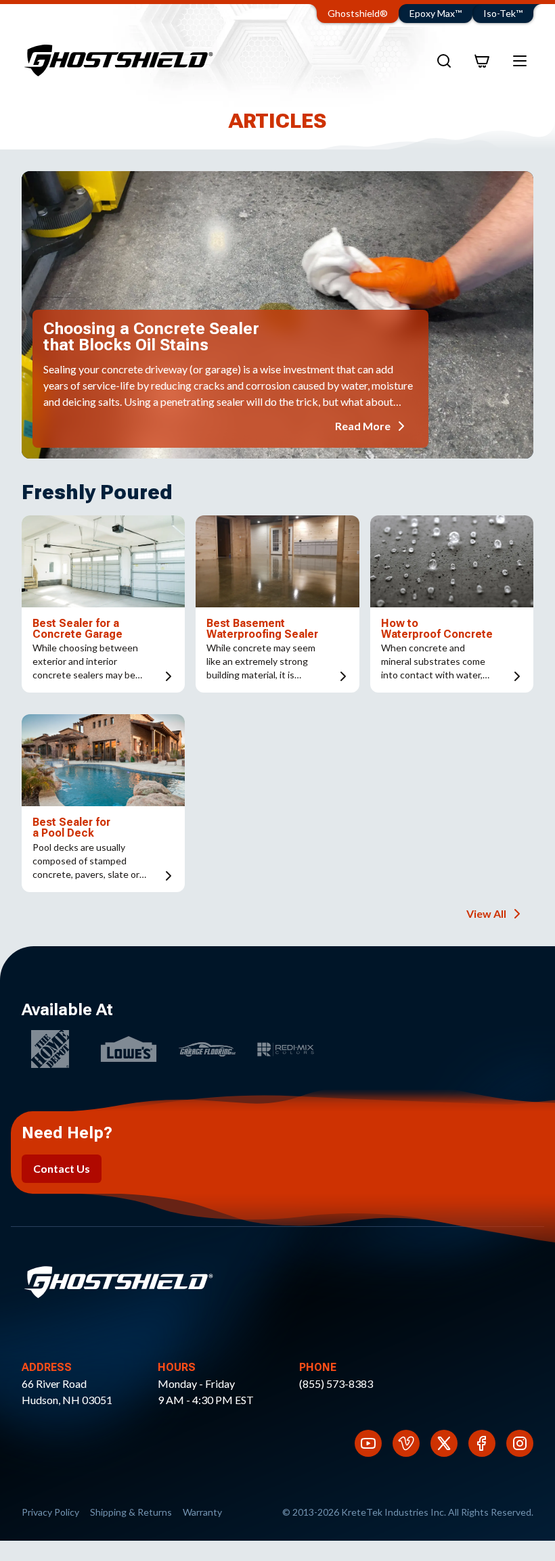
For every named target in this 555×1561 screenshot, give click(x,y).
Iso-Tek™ (503, 13)
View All (486, 913)
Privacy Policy (50, 1512)
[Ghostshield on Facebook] (481, 1443)
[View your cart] (481, 60)
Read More (363, 425)
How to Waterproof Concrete (437, 628)
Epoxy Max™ (435, 13)
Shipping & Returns (131, 1512)
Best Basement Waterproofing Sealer (262, 628)
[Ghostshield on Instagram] (519, 1443)
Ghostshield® (358, 13)
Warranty (202, 1512)
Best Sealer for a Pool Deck (71, 827)
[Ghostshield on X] (444, 1443)
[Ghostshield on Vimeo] (406, 1443)
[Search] (444, 60)
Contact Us (61, 1168)
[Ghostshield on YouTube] (368, 1443)
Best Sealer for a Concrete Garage (77, 628)
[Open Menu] (519, 60)
